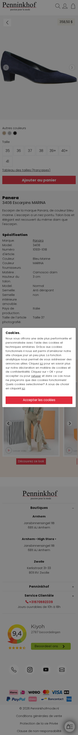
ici (41, 364)
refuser (36, 376)
